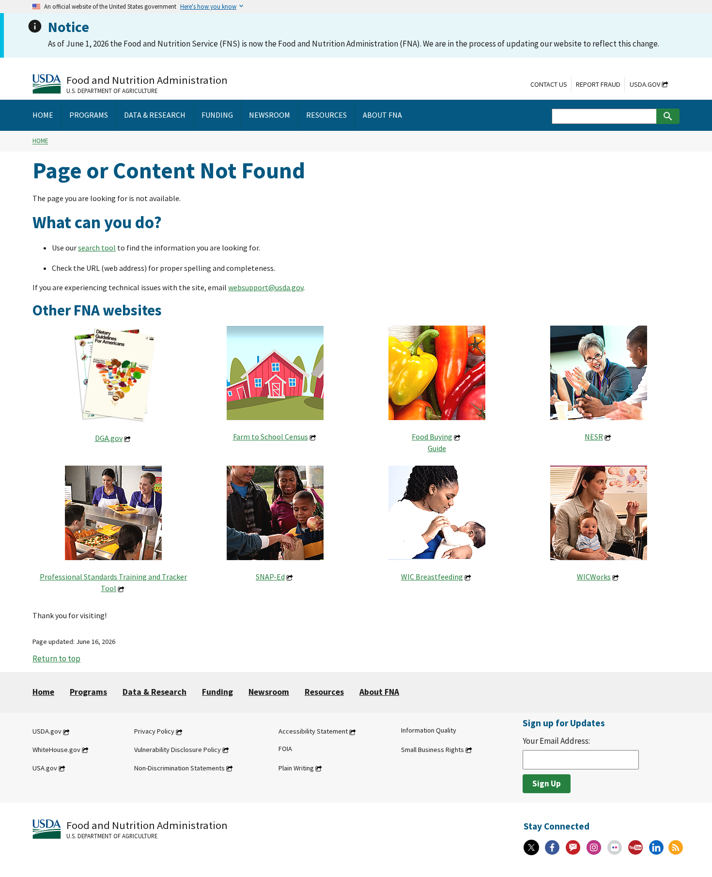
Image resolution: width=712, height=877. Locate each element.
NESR (594, 436)
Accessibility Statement (313, 731)
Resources (324, 692)
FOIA (285, 748)
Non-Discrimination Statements (179, 768)
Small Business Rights (432, 749)
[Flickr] (614, 847)
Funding (217, 692)
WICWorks (594, 576)
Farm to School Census (270, 436)
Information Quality (428, 730)
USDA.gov (645, 84)
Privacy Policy (154, 731)
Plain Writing (296, 768)
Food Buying (432, 436)
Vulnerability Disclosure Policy (177, 749)
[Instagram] (594, 847)
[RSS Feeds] (675, 847)
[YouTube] (635, 847)
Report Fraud (598, 84)
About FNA (379, 692)
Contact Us (548, 84)
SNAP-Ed (270, 576)
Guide (437, 448)
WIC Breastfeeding (432, 576)
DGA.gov (109, 438)
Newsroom (268, 692)
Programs (88, 692)
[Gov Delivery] (573, 847)
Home (40, 141)
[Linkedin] (656, 847)
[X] (531, 847)
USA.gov (44, 768)
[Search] (668, 116)
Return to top (56, 658)
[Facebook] (552, 847)
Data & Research (154, 692)
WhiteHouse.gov (56, 749)
